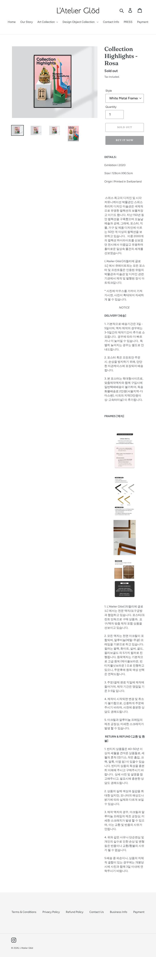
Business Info (118, 912)
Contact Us (96, 912)
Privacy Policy (51, 912)
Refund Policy (74, 912)
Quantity (110, 107)
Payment (138, 912)
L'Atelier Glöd (26, 948)
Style (108, 90)
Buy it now (124, 140)
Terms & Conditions (24, 912)
